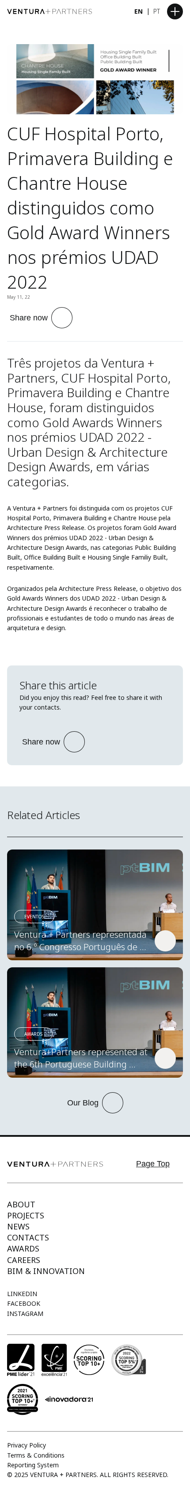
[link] (95, 904)
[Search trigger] (116, 11)
